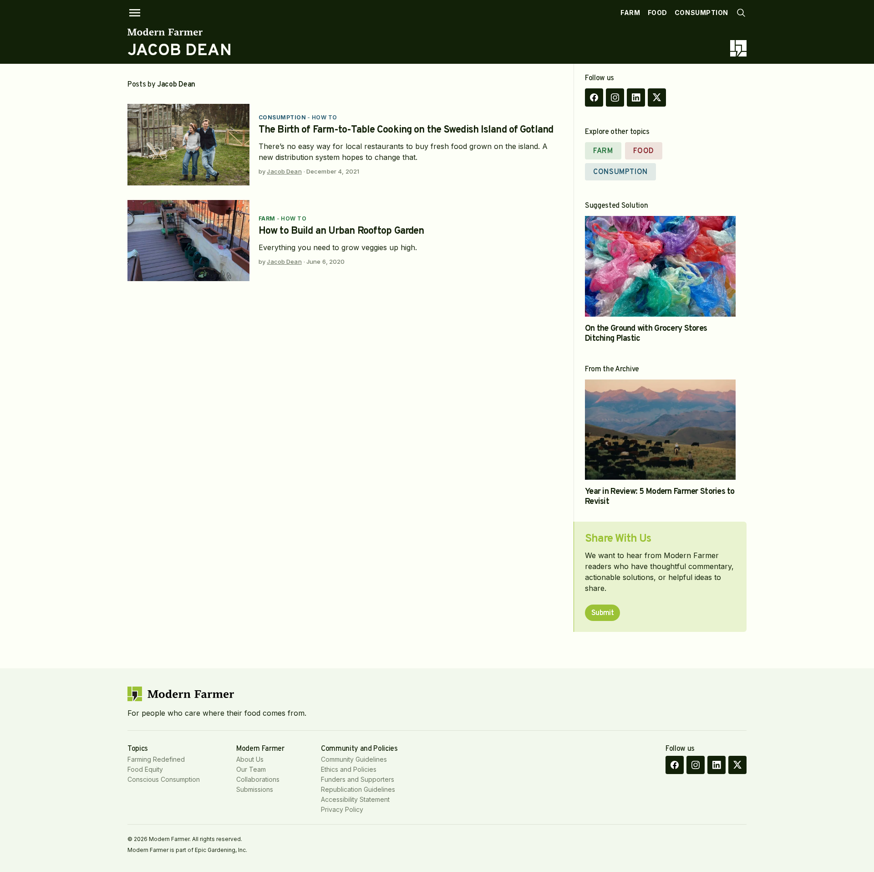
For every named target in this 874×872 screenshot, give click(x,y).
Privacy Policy (342, 809)
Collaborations (257, 779)
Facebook (594, 97)
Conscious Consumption (163, 779)
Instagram (615, 97)
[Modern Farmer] (179, 32)
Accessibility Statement (355, 799)
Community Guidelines (354, 759)
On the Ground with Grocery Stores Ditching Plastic (646, 333)
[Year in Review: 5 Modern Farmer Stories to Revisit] (660, 430)
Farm (630, 12)
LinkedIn (636, 97)
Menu (134, 12)
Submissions (254, 789)
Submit (602, 613)
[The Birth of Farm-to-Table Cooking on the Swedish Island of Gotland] (188, 144)
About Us (250, 759)
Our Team (251, 769)
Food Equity (145, 769)
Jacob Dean (284, 171)
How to (324, 117)
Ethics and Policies (348, 769)
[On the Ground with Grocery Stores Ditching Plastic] (660, 266)
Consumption (701, 12)
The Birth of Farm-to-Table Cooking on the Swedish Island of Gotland (406, 130)
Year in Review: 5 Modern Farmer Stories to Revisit (660, 497)
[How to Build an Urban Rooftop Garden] (188, 241)
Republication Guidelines (358, 789)
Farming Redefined (156, 759)
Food (657, 12)
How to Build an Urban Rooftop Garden (341, 231)
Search (741, 12)
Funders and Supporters (357, 779)
